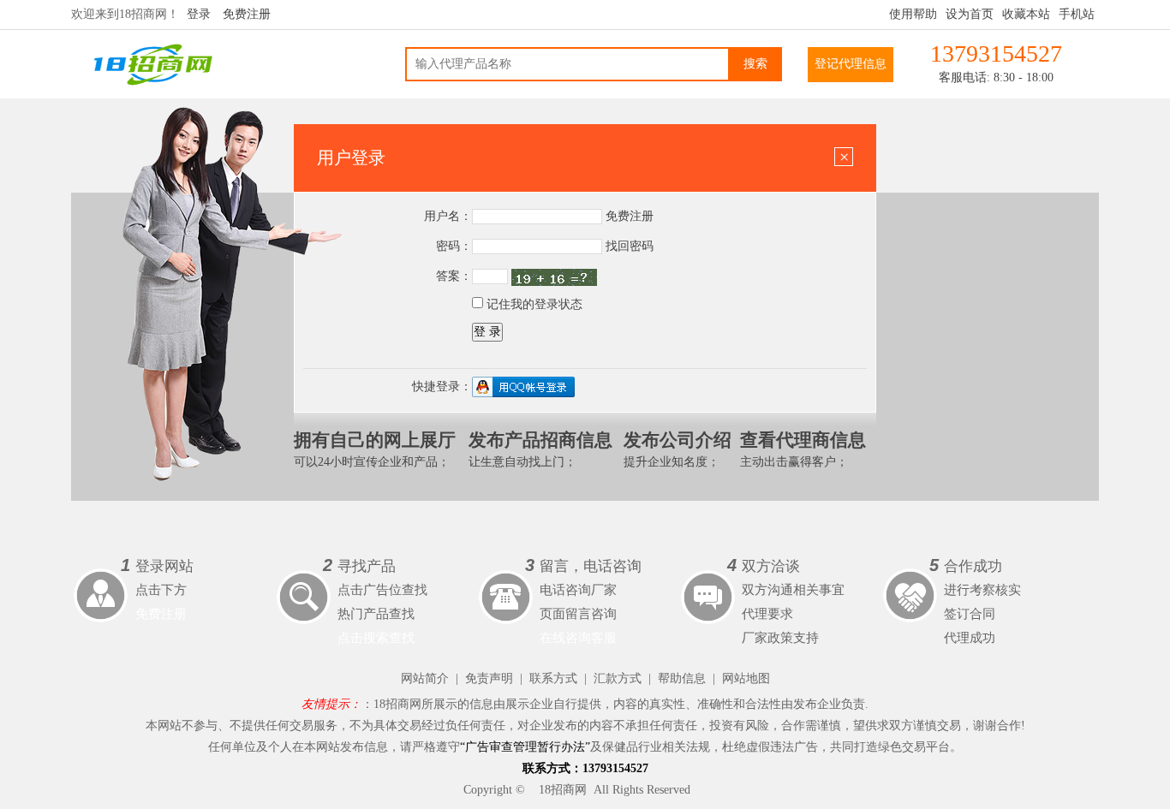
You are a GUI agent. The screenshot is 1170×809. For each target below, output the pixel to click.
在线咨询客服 (578, 638)
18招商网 (563, 789)
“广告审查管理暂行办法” (525, 747)
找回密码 (630, 246)
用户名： (448, 216)
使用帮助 (913, 14)
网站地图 (746, 678)
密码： (454, 246)
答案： (454, 276)
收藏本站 (1026, 14)
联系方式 (553, 678)
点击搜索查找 (376, 638)
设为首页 (970, 14)
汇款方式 (618, 678)
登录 (199, 14)
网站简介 (425, 678)
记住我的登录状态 (532, 304)
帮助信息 (682, 678)
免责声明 (489, 678)
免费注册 (247, 14)
